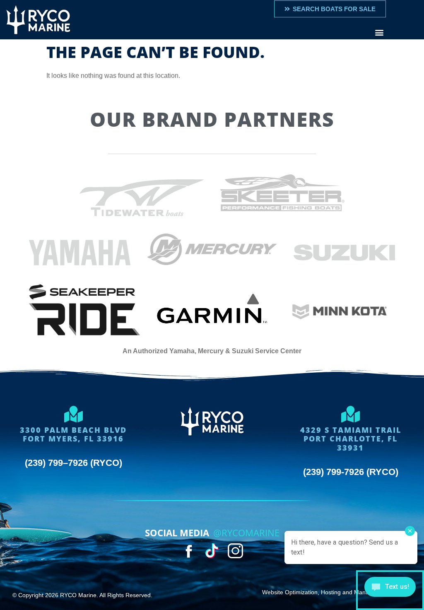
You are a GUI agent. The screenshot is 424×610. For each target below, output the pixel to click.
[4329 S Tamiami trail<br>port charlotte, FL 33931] (350, 414)
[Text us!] (390, 590)
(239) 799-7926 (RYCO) (350, 472)
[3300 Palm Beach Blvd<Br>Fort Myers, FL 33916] (73, 414)
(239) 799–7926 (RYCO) (73, 463)
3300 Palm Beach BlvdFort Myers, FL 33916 (73, 434)
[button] (379, 32)
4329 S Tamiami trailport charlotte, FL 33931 (350, 439)
